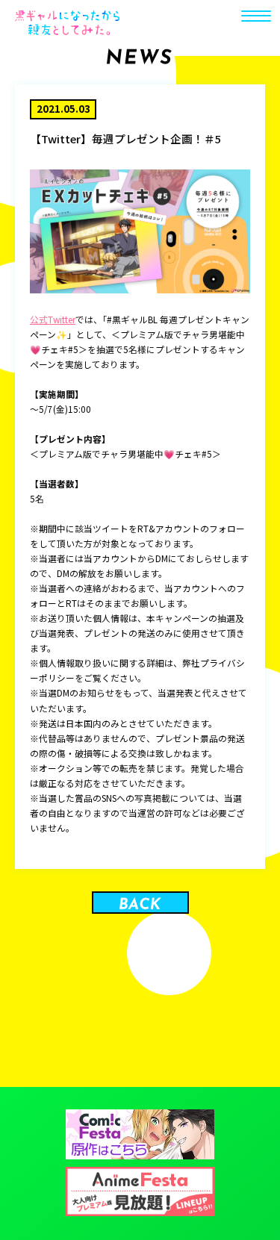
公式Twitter (52, 319)
